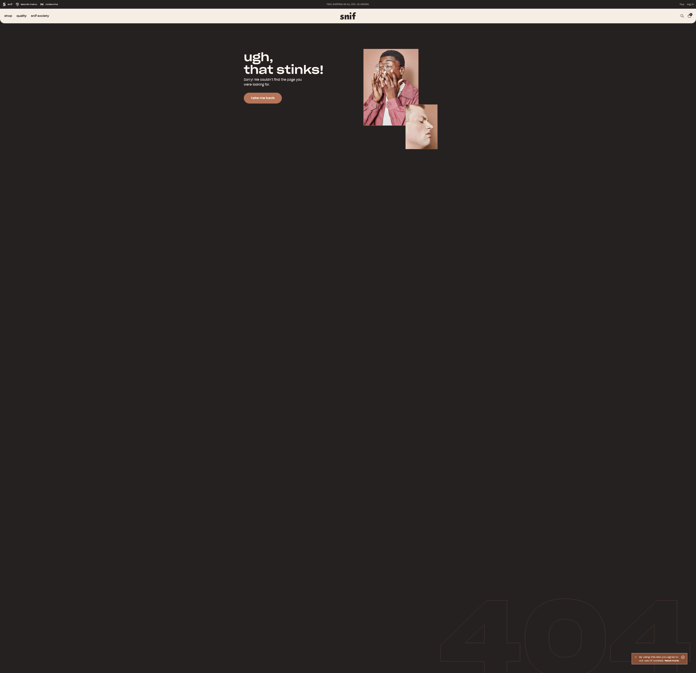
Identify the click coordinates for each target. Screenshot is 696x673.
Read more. (672, 660)
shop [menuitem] (8, 16)
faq (682, 4)
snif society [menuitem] (40, 16)
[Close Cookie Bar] (635, 658)
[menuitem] (348, 16)
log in (690, 4)
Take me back (263, 98)
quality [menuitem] (21, 16)
